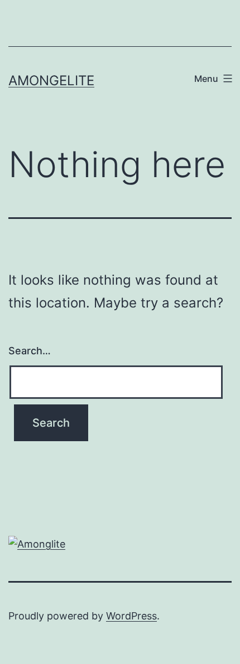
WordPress (131, 616)
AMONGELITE (51, 80)
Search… (29, 351)
